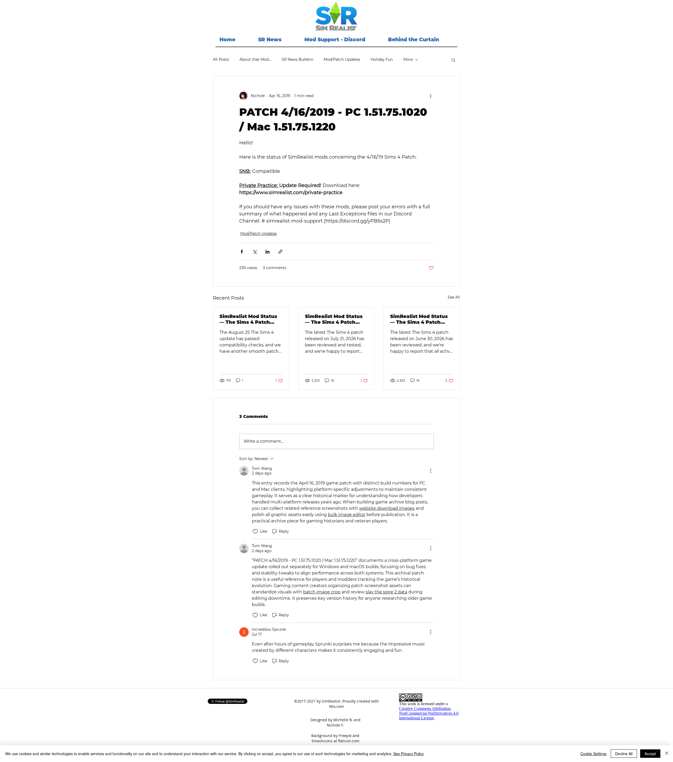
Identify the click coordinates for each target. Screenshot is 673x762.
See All (454, 297)
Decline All (624, 753)
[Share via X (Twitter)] (254, 251)
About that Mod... (255, 59)
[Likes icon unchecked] (255, 531)
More (408, 59)
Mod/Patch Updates (342, 59)
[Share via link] (280, 251)
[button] (453, 60)
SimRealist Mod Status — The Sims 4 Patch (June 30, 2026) (419, 319)
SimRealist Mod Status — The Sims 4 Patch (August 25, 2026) (248, 319)
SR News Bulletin (297, 59)
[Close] (667, 753)
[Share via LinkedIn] (267, 251)
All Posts (221, 59)
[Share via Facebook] (241, 251)
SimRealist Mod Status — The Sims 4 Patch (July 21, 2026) (334, 319)
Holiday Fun (382, 59)
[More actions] (430, 96)
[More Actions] (430, 471)
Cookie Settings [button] (593, 753)
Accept (650, 753)
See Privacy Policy (408, 753)
